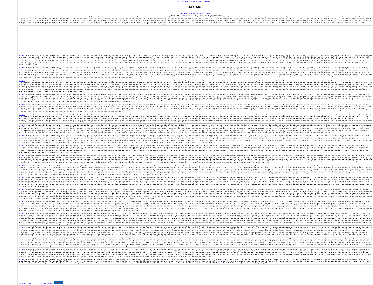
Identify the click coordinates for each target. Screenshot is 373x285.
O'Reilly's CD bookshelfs (189, 1)
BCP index (200, 13)
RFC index (184, 13)
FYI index (207, 13)
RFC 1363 (22, 55)
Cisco (212, 1)
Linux (207, 1)
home (179, 1)
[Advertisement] (195, 40)
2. (365, 261)
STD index (192, 13)
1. (222, 261)
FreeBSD (201, 1)
